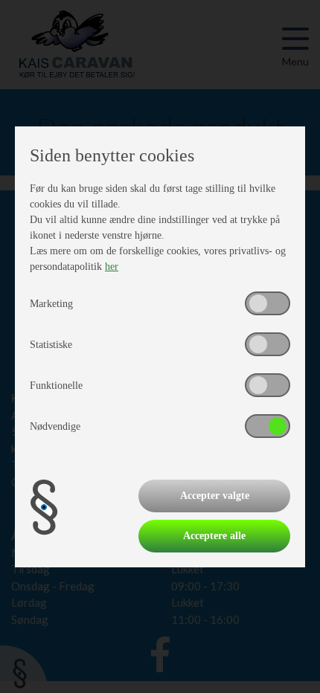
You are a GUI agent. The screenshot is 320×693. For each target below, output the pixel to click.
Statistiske (51, 344)
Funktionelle (56, 385)
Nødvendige (55, 426)
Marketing (51, 303)
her (111, 266)
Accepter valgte (214, 495)
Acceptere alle (214, 535)
